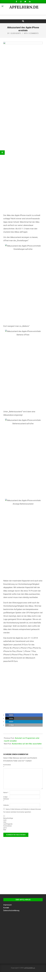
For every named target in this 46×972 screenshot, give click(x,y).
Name (5, 792)
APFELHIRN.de (29, 968)
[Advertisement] (23, 688)
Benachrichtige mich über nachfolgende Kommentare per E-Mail (6, 824)
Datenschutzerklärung (11, 910)
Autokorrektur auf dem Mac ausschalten (27, 744)
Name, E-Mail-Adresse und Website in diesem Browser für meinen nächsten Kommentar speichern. (22, 810)
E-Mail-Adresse (6, 799)
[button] (9, 715)
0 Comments (34, 33)
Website (6, 805)
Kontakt (6, 908)
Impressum (7, 905)
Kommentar (6, 765)
